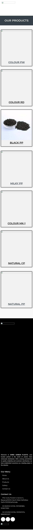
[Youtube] (13, 519)
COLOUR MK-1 (16, 223)
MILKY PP (16, 183)
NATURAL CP (16, 263)
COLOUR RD (16, 102)
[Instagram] (8, 519)
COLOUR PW (16, 62)
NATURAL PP (16, 304)
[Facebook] (3, 519)
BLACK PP (16, 142)
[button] (16, 12)
